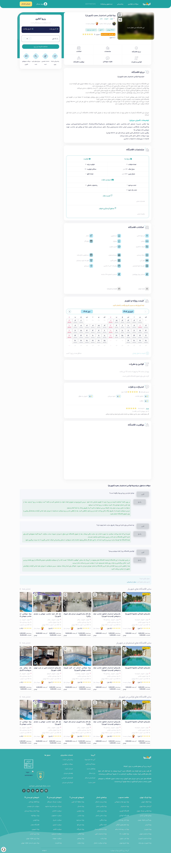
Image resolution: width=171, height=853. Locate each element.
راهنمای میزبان (68, 773)
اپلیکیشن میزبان (67, 782)
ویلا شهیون (35, 829)
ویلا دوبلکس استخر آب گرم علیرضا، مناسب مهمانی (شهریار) (77, 669)
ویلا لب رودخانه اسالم (122, 829)
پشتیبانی (120, 4)
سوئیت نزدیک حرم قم (54, 802)
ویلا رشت (103, 838)
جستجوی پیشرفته (106, 4)
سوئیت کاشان (57, 811)
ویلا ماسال (80, 806)
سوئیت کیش (57, 825)
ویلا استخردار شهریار (144, 838)
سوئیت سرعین (57, 834)
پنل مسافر (92, 773)
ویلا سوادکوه (35, 815)
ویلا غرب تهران (124, 838)
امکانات (78, 51)
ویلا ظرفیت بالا (124, 834)
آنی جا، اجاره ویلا (90, 759)
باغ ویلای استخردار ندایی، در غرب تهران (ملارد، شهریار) (47, 669)
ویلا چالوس (80, 811)
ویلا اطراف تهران (146, 802)
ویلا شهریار (147, 829)
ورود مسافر (40, 4)
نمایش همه (26, 589)
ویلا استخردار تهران (145, 834)
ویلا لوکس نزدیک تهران (144, 811)
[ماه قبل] (145, 311)
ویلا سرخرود (80, 820)
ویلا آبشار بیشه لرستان (32, 811)
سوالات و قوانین (133, 4)
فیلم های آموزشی (67, 778)
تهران (111, 18)
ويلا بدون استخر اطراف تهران (30, 843)
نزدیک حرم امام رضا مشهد (53, 806)
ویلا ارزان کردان (34, 834)
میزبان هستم (26, 4)
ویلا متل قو (80, 825)
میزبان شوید (69, 769)
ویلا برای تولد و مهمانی (122, 802)
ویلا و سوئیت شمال (100, 843)
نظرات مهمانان (107, 61)
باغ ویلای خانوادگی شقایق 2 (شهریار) (137, 614)
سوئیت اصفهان (57, 815)
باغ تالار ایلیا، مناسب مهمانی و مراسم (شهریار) (47, 615)
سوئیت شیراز (57, 820)
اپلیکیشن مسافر (90, 778)
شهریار (106, 18)
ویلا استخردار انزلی (100, 834)
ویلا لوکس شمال (101, 806)
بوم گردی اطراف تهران (144, 820)
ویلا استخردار (125, 806)
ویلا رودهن (80, 838)
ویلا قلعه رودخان (34, 802)
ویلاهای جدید (91, 769)
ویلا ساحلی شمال (101, 815)
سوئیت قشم (57, 829)
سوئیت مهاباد (57, 838)
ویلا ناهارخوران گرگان (122, 825)
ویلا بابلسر (81, 815)
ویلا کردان (148, 825)
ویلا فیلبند (58, 843)
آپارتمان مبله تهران (145, 806)
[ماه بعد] (69, 311)
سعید (101, 23)
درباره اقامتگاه (136, 52)
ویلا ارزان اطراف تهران (32, 838)
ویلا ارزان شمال (101, 811)
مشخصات (107, 51)
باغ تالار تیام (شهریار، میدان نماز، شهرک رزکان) (77, 615)
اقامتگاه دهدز (35, 825)
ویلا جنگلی (103, 820)
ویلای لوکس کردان (145, 815)
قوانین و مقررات (136, 62)
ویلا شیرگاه (80, 829)
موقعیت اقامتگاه (78, 62)
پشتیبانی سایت (68, 759)
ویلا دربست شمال (100, 802)
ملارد (101, 18)
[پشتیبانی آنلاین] (3, 849)
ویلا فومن (36, 820)
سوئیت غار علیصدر (33, 806)
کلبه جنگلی (102, 825)
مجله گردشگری (90, 764)
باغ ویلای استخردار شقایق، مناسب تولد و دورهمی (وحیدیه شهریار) (106, 615)
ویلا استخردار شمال (100, 829)
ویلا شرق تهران (124, 843)
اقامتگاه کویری (124, 811)
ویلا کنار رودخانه (124, 820)
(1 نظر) (112, 37)
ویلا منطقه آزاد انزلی (78, 802)
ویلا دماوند (80, 843)
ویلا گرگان (81, 834)
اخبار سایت (91, 782)
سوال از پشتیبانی (131, 582)
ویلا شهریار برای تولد (144, 843)
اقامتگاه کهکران (124, 815)
